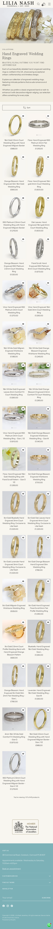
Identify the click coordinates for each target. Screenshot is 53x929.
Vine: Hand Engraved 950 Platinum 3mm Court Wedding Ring (14, 310)
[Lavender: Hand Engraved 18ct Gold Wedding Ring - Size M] (39, 675)
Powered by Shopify (9, 920)
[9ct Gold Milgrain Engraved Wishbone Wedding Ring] (14, 590)
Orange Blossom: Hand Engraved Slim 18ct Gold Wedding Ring (14, 184)
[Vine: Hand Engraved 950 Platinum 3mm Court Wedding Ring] (14, 292)
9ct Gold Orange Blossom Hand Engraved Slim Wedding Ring (39, 564)
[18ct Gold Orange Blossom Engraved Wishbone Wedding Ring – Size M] (39, 418)
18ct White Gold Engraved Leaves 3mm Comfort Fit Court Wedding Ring (14, 392)
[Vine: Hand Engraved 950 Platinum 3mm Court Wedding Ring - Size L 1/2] (14, 418)
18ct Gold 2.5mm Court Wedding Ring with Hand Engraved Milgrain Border (14, 143)
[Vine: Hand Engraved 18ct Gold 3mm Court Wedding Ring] (39, 292)
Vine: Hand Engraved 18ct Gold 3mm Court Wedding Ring (39, 310)
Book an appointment (11, 869)
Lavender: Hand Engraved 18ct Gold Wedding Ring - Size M (39, 693)
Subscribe (46, 898)
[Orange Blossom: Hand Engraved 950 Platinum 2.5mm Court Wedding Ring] (14, 248)
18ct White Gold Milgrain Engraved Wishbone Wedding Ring (14, 351)
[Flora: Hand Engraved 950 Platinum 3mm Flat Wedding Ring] (39, 125)
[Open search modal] (38, 4)
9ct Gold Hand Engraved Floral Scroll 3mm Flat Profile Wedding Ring (39, 608)
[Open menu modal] (49, 4)
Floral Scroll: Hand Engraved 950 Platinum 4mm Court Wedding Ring (39, 266)
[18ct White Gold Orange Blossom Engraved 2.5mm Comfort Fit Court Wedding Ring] (39, 374)
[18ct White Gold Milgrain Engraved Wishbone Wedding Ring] (14, 333)
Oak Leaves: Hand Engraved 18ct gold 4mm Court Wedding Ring (39, 225)
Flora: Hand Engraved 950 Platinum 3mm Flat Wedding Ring (39, 143)
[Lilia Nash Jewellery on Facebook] (3, 906)
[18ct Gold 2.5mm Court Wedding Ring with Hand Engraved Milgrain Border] (14, 125)
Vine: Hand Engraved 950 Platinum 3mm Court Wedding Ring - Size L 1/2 (14, 436)
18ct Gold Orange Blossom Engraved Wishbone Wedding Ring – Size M (39, 436)
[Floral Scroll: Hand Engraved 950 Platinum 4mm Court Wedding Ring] (39, 248)
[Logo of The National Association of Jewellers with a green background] (25, 827)
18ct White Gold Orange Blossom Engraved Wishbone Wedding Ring (39, 351)
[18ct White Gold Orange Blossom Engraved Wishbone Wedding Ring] (39, 333)
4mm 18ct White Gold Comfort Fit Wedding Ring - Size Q (14, 737)
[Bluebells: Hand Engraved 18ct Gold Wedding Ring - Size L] (39, 631)
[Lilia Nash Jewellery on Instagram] (8, 906)
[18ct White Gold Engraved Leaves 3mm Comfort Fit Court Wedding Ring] (14, 374)
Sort (28, 107)
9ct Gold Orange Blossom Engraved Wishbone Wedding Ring (39, 477)
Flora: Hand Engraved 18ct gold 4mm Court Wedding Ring (39, 184)
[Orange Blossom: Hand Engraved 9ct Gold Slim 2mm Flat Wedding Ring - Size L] (14, 675)
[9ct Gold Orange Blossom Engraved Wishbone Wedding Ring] (39, 459)
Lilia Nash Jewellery (21, 915)
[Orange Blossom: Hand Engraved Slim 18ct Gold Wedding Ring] (14, 166)
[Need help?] (49, 925)
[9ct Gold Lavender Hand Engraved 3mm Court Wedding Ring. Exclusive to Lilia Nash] (14, 546)
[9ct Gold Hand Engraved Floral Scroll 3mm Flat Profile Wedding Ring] (39, 590)
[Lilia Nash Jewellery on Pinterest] (12, 906)
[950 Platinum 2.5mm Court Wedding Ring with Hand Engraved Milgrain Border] (14, 207)
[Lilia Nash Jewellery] (18, 4)
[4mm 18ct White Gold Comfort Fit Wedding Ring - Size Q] (14, 719)
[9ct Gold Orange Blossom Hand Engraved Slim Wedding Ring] (39, 546)
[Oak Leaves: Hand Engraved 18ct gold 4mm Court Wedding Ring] (39, 207)
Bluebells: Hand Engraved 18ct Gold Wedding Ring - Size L (39, 649)
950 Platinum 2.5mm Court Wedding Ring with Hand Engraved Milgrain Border (14, 225)
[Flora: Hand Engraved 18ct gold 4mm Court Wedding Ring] (39, 166)
